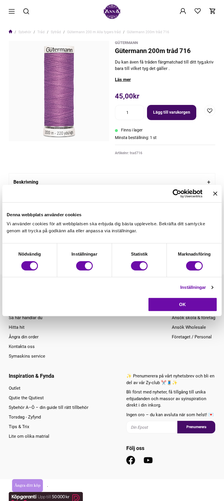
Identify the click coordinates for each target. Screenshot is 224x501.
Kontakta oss (22, 346)
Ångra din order (23, 337)
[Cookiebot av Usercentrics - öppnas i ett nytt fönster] (176, 193)
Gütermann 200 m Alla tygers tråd (94, 32)
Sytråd (56, 32)
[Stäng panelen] (215, 193)
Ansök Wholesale (189, 327)
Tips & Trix (19, 426)
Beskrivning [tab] (25, 182)
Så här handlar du (25, 317)
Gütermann (126, 43)
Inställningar (193, 287)
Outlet (14, 388)
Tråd (41, 32)
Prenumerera (196, 427)
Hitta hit (16, 327)
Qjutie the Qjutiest (26, 397)
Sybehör (24, 32)
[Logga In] (183, 11)
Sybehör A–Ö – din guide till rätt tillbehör (48, 407)
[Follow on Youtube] (148, 460)
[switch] (84, 265)
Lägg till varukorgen (171, 112)
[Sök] (26, 11)
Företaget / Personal (192, 337)
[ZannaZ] (112, 11)
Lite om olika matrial (29, 436)
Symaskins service (27, 356)
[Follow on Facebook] (130, 460)
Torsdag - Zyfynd (25, 417)
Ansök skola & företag (193, 317)
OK (182, 304)
